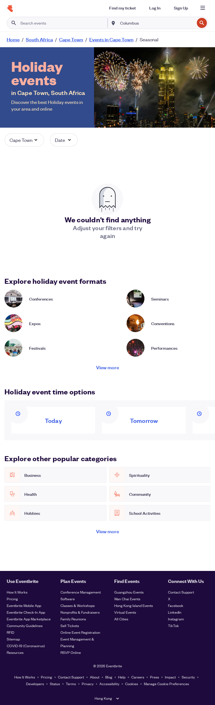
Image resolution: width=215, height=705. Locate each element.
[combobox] (157, 22)
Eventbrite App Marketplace (29, 618)
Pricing (12, 598)
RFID (10, 632)
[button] (24, 140)
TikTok (173, 625)
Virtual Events (125, 612)
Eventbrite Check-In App (26, 612)
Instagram (176, 618)
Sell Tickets (69, 625)
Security (188, 677)
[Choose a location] (113, 22)
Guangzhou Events (129, 592)
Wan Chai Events (127, 598)
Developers (35, 683)
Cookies (131, 683)
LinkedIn (174, 612)
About (94, 677)
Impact (170, 677)
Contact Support (181, 592)
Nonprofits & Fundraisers (80, 612)
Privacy (88, 683)
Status (55, 683)
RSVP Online (70, 652)
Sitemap (13, 639)
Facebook (175, 605)
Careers (137, 677)
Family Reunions (73, 618)
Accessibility (109, 683)
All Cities (121, 618)
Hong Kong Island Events (133, 605)
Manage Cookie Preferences (166, 683)
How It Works (17, 592)
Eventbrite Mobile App (24, 605)
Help (121, 677)
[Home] (10, 8)
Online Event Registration (80, 632)
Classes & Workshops (77, 605)
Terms (71, 683)
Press (154, 677)
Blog (108, 677)
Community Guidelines (25, 625)
